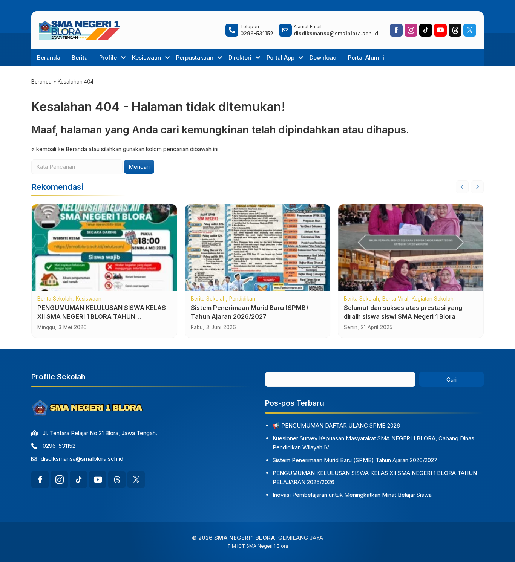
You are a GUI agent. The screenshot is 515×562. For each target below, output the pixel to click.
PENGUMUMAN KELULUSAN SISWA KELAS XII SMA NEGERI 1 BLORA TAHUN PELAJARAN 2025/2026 (101, 316)
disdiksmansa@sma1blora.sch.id (82, 458)
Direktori (239, 57)
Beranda (48, 57)
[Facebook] (396, 30)
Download (323, 57)
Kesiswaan (146, 57)
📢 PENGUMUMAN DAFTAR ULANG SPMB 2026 (336, 425)
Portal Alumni (366, 57)
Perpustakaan (194, 57)
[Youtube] (440, 30)
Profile (108, 57)
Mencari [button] (139, 166)
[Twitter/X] (469, 30)
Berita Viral (395, 299)
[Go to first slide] (477, 186)
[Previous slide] (462, 186)
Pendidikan (242, 299)
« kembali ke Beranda (59, 149)
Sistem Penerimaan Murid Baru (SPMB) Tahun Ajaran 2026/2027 (355, 460)
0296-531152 (59, 445)
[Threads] (455, 30)
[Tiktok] (425, 30)
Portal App (280, 57)
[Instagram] (411, 30)
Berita (80, 57)
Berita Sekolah (54, 299)
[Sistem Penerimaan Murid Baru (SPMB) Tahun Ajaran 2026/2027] (257, 247)
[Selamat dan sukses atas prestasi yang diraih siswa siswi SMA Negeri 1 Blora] (410, 247)
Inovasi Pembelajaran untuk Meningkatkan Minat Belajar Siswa (352, 494)
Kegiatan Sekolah (433, 299)
